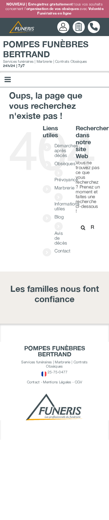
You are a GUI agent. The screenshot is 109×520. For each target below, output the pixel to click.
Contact (62, 250)
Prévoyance (66, 179)
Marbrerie (64, 187)
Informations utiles (66, 206)
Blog (59, 216)
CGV (78, 382)
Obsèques (64, 163)
